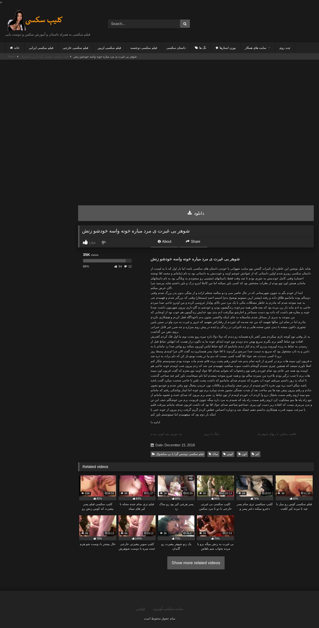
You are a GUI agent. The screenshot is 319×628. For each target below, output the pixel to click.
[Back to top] (305, 615)
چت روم (285, 47)
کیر (257, 454)
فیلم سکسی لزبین (109, 47)
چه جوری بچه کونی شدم (166, 434)
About (166, 241)
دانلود (198, 213)
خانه (17, 47)
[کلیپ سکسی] (35, 20)
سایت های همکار (255, 47)
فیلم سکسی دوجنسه (143, 47)
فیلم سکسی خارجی (75, 47)
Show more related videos (196, 562)
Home (11, 56)
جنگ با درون (211, 434)
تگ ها (202, 47)
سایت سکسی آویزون (168, 609)
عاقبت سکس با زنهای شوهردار (277, 434)
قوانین (140, 609)
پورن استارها (228, 47)
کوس (230, 454)
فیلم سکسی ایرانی (41, 47)
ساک (215, 454)
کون (244, 454)
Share (195, 241)
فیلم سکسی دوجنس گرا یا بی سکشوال (44, 56)
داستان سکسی (176, 47)
